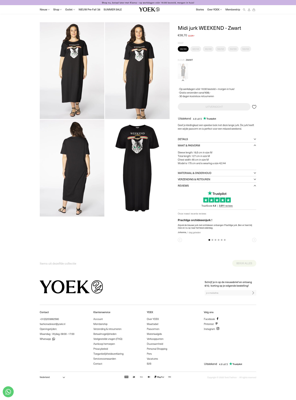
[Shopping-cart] (253, 9)
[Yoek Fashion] (149, 9)
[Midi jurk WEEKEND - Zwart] (183, 71)
